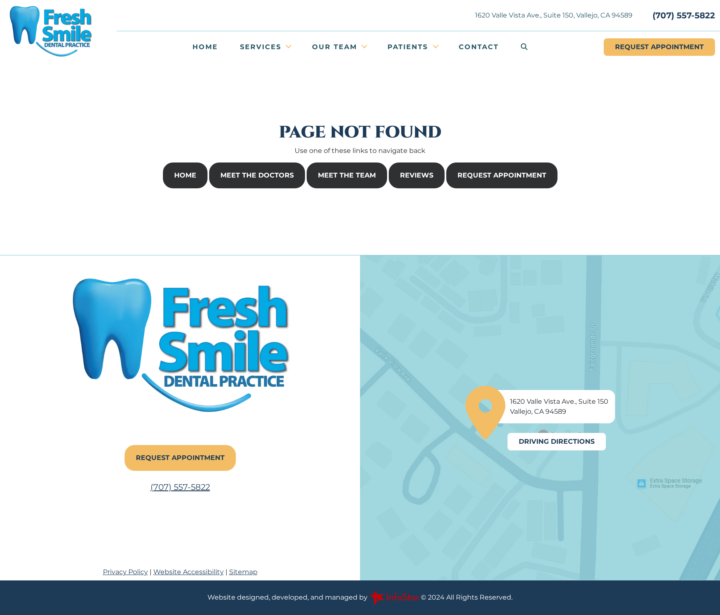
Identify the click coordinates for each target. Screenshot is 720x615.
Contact (479, 47)
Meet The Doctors (257, 175)
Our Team (336, 47)
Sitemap (243, 572)
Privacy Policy (125, 572)
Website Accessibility (188, 572)
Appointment (659, 47)
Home (205, 47)
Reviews (416, 175)
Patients (409, 47)
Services (262, 47)
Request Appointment (502, 175)
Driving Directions (557, 441)
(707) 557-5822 (683, 15)
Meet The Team (347, 175)
